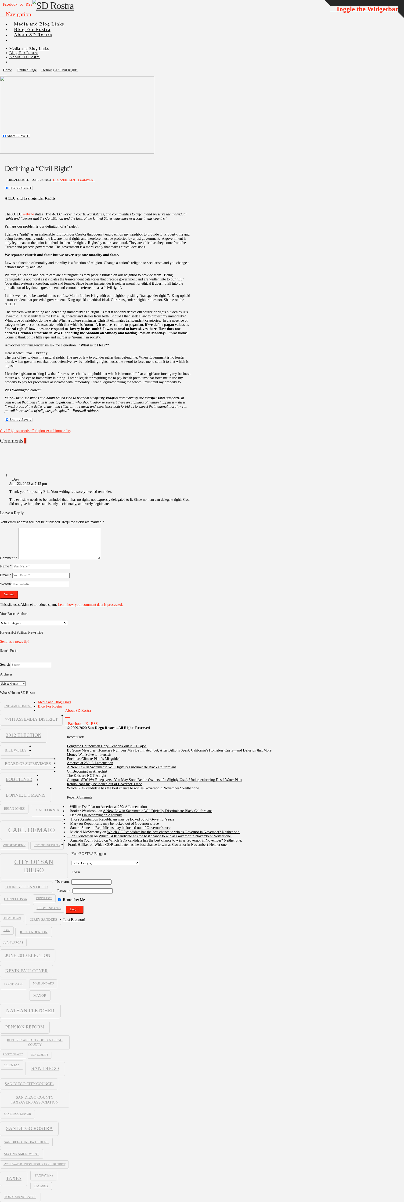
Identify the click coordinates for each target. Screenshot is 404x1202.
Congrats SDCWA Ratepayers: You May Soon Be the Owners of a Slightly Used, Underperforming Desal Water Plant (154, 780)
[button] (15, 14)
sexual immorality (58, 431)
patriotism (25, 431)
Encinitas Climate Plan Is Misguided (93, 759)
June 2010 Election (27, 955)
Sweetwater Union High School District (34, 1164)
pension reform (24, 1026)
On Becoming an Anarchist (87, 771)
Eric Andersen (64, 179)
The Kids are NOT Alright (86, 775)
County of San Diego (26, 887)
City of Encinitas (47, 845)
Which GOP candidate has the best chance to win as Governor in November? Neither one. (133, 788)
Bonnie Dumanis (26, 795)
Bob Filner (19, 779)
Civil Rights (9, 431)
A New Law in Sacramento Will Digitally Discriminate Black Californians (121, 767)
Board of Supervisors (28, 763)
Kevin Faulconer (26, 970)
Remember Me (73, 900)
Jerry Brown (12, 918)
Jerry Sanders (43, 919)
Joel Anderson (33, 932)
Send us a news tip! (14, 641)
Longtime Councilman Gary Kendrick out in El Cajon (107, 746)
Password (64, 891)
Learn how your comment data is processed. (90, 604)
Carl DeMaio (31, 830)
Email (5, 575)
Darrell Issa (15, 899)
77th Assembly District (31, 719)
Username (62, 882)
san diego (45, 1068)
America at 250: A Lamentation (90, 763)
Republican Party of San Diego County (34, 1042)
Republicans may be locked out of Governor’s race (104, 784)
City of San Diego (33, 866)
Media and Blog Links (54, 702)
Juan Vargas (13, 942)
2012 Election (23, 735)
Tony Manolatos (20, 1197)
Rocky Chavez (13, 1054)
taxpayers (44, 1175)
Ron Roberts (39, 1054)
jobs (7, 930)
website (28, 214)
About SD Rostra (78, 710)
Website (6, 584)
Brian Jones (14, 808)
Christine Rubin (14, 845)
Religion (38, 431)
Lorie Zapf (13, 984)
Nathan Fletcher (30, 1010)
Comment (8, 558)
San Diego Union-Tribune (26, 1142)
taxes (14, 1178)
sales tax (11, 1065)
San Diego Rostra (29, 1128)
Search (5, 664)
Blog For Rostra (50, 706)
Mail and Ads (43, 983)
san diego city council (29, 1084)
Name (6, 566)
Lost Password (74, 920)
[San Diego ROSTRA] (18, 38)
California (47, 810)
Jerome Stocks (48, 908)
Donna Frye (44, 898)
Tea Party (41, 1185)
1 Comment (86, 179)
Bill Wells (15, 750)
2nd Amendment (18, 706)
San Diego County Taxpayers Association (34, 1099)
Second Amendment (21, 1154)
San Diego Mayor (17, 1113)
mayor (39, 995)
